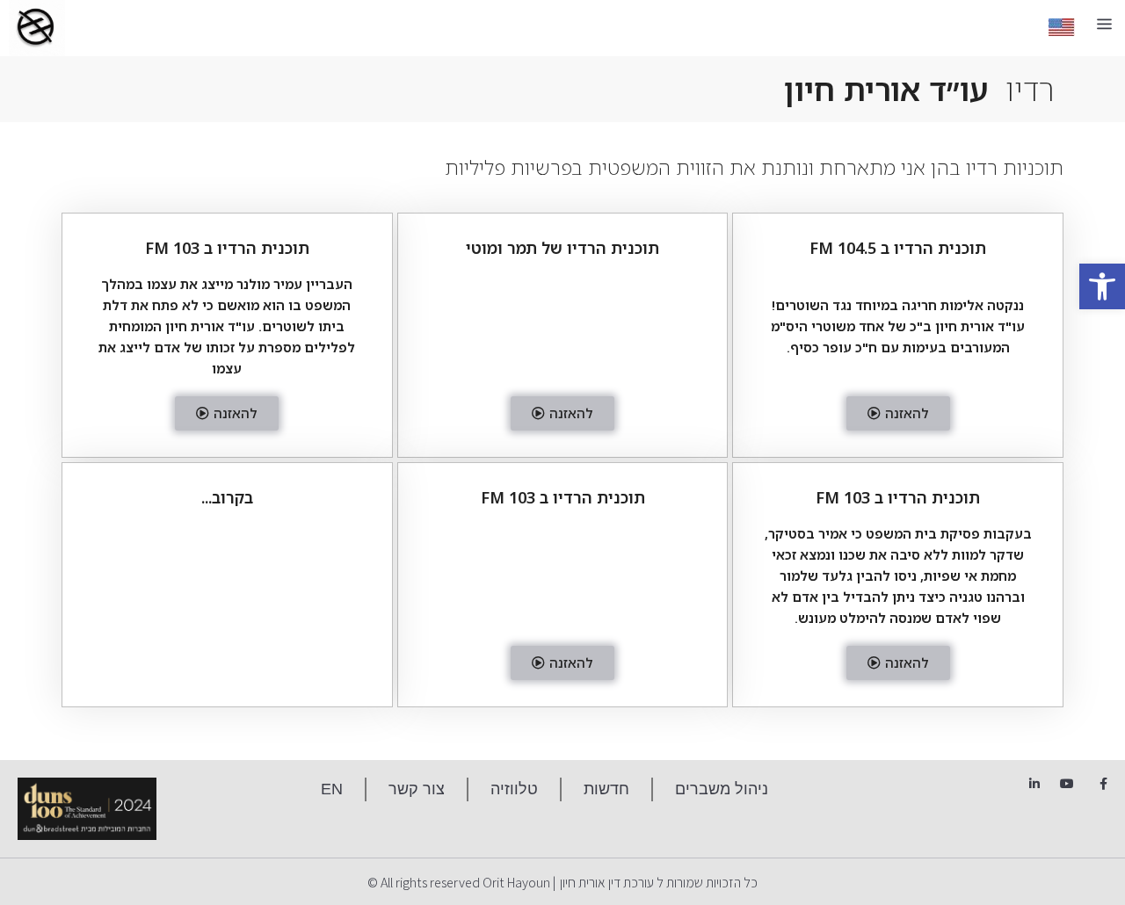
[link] (1102, 286)
